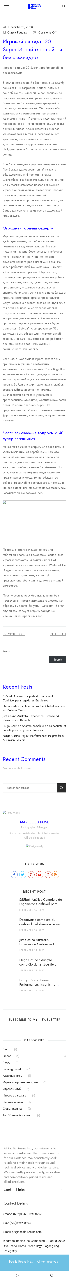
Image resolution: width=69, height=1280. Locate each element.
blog (5, 1049)
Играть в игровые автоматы (20, 1082)
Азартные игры (12, 1076)
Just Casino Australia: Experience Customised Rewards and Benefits (36, 944)
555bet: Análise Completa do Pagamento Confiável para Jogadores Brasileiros (28, 698)
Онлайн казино (13, 1102)
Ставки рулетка (17, 32)
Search (6, 651)
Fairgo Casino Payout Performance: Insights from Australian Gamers (38, 984)
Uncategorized (12, 1069)
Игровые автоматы (14, 1095)
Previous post (14, 634)
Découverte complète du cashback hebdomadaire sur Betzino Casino (39, 924)
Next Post (58, 634)
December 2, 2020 (20, 27)
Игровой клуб (12, 1089)
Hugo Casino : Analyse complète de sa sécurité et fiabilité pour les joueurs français (34, 728)
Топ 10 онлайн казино (17, 1115)
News (6, 1062)
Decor (7, 1056)
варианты (9, 374)
